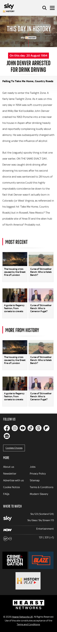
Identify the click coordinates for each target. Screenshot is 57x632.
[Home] (8, 8)
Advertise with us (13, 480)
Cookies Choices (14, 448)
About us (8, 466)
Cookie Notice (11, 487)
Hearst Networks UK (22, 616)
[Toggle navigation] (52, 8)
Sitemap (35, 480)
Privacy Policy (38, 473)
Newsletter (9, 473)
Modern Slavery (39, 494)
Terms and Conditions (28, 624)
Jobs (32, 466)
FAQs (6, 494)
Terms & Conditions (41, 487)
